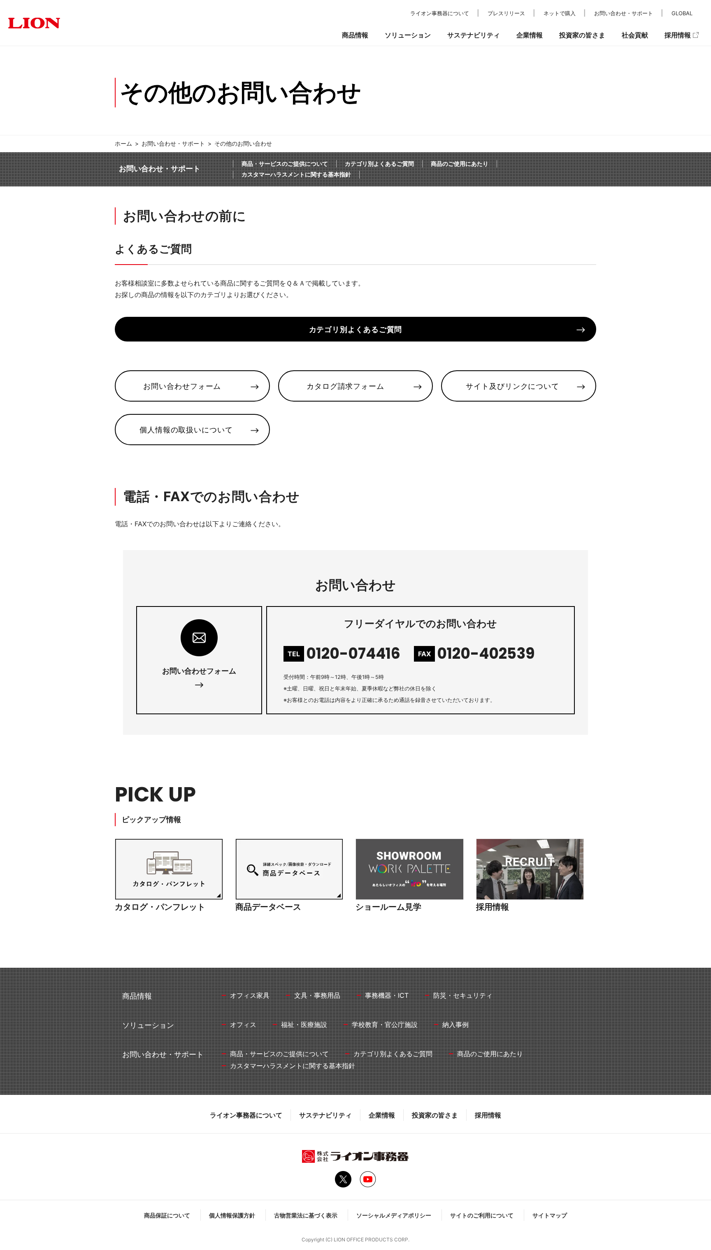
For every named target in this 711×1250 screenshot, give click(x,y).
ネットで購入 (560, 13)
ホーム (123, 143)
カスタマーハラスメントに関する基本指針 (296, 174)
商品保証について (167, 1215)
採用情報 (488, 1115)
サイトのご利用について (482, 1215)
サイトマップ (549, 1215)
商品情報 (355, 35)
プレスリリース (506, 13)
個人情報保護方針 (232, 1215)
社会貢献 (635, 35)
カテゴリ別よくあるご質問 (379, 163)
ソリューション (408, 35)
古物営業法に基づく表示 (305, 1215)
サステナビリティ (325, 1115)
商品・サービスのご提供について (285, 163)
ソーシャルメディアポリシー (393, 1215)
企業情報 (382, 1115)
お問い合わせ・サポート (173, 143)
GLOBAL (682, 13)
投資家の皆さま (435, 1115)
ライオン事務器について (246, 1115)
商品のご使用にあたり (459, 163)
